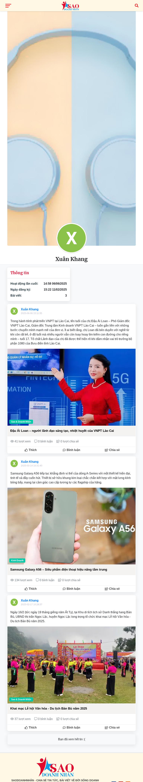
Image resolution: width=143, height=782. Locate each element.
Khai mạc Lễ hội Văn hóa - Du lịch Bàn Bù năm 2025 (48, 708)
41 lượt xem (22, 441)
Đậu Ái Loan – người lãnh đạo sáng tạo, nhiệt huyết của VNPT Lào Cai (62, 431)
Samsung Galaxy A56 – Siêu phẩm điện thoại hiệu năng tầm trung (58, 569)
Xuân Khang (30, 309)
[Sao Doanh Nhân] (71, 5)
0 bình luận (45, 441)
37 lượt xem (22, 719)
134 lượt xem (23, 580)
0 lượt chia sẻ (69, 441)
